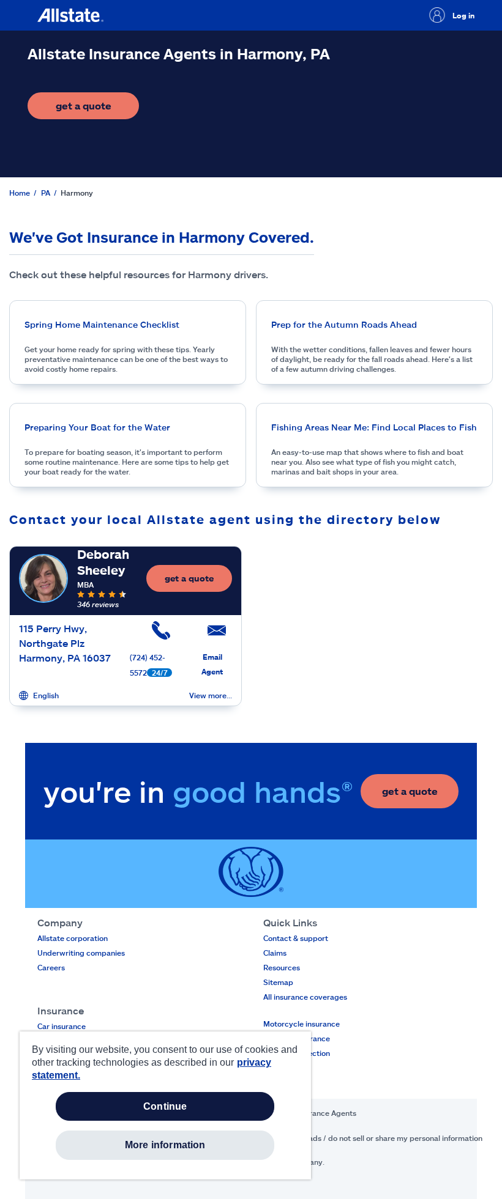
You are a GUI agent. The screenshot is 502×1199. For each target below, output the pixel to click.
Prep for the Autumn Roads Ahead (344, 324)
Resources (281, 967)
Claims (275, 952)
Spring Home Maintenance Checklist (101, 324)
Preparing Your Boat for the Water (97, 427)
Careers (51, 967)
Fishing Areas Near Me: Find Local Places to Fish (374, 427)
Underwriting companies (81, 952)
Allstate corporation (72, 938)
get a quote (97, 109)
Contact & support (295, 938)
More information (165, 1145)
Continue (165, 1106)
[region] (165, 1105)
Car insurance (61, 1026)
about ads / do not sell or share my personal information (384, 1138)
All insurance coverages (305, 996)
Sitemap (278, 982)
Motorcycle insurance (301, 1023)
